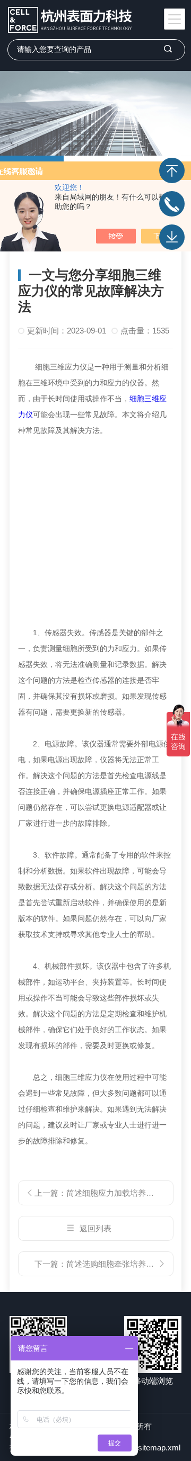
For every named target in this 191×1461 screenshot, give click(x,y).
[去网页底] (172, 237)
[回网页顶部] (172, 170)
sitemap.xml (159, 1447)
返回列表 (95, 1228)
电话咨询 (172, 204)
